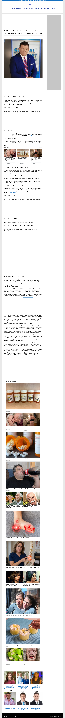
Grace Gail (13, 230)
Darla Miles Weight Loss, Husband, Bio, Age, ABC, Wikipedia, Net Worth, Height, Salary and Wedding (36, 687)
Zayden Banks (12, 192)
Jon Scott (30, 135)
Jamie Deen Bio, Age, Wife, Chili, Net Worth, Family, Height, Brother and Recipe (9, 707)
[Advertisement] (23, 22)
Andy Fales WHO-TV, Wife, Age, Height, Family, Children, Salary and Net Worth (36, 707)
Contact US (53, 716)
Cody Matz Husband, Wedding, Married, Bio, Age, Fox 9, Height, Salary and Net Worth (23, 707)
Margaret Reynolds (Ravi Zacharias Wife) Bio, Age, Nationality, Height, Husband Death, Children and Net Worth (23, 687)
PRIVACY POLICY (58, 716)
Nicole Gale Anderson (28, 297)
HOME (51, 716)
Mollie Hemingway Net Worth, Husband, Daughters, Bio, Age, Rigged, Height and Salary (9, 687)
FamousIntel (32, 4)
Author (6, 36)
